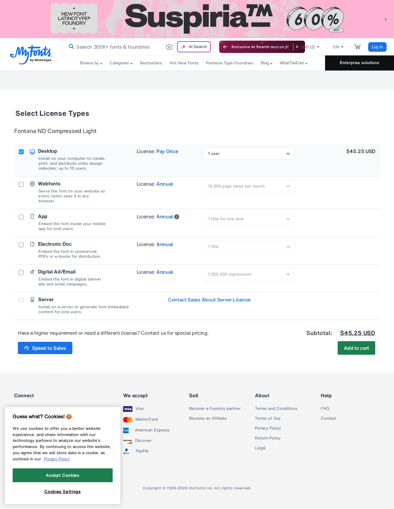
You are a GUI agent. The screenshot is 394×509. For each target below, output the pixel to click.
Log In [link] (377, 47)
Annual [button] (164, 184)
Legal (260, 448)
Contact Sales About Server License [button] (209, 299)
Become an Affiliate (208, 418)
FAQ (325, 408)
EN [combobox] (336, 47)
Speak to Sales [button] (49, 348)
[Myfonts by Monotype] (31, 55)
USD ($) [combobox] (307, 47)
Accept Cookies (62, 475)
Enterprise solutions (359, 63)
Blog (265, 63)
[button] (386, 19)
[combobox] (138, 46)
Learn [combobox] (276, 47)
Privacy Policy (268, 428)
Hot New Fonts (184, 63)
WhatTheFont (292, 63)
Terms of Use (268, 418)
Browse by (89, 63)
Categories (119, 63)
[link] (70, 47)
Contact (328, 418)
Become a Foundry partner (215, 408)
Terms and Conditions (276, 408)
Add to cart (356, 348)
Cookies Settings (62, 491)
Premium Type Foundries (229, 63)
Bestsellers (151, 63)
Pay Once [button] (167, 151)
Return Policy (268, 438)
